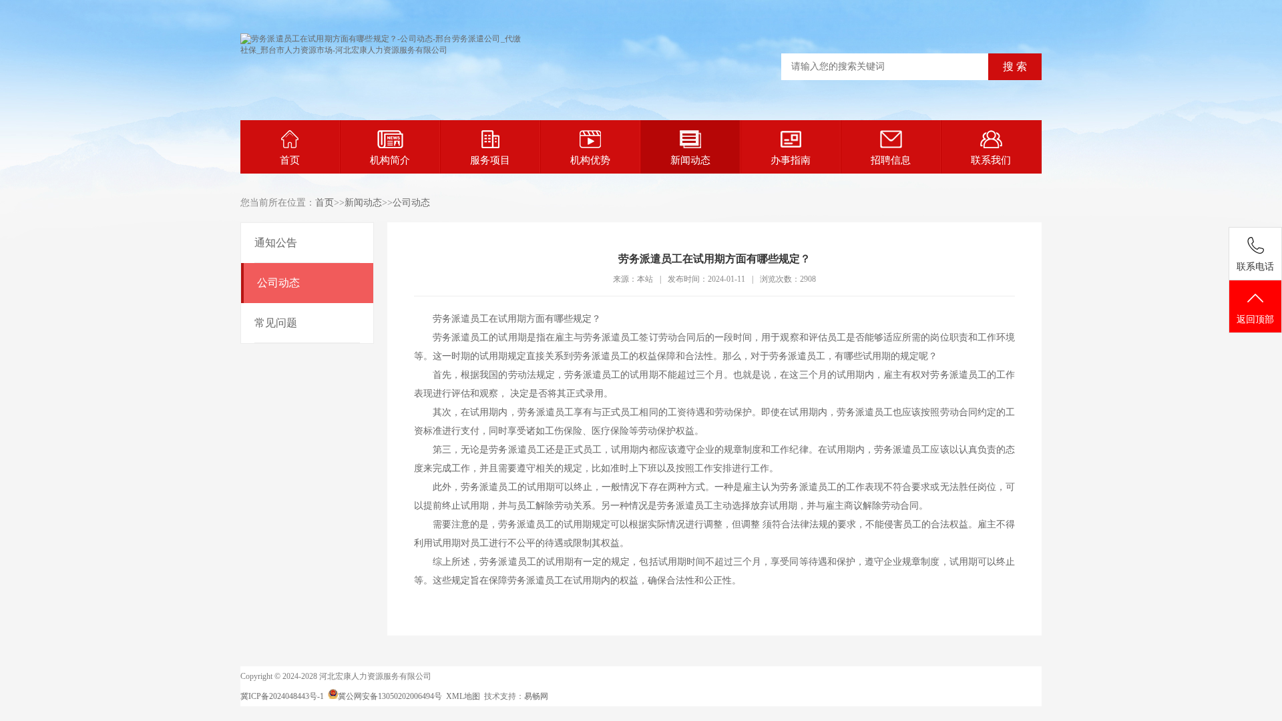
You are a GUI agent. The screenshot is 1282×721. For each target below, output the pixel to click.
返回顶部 (1255, 319)
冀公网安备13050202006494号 (390, 696)
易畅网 (536, 696)
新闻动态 (690, 160)
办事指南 (791, 160)
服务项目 (490, 160)
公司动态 (411, 203)
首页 (290, 160)
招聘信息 (891, 160)
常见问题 (275, 322)
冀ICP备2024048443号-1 (282, 696)
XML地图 (463, 696)
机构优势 (590, 160)
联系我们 (991, 160)
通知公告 (275, 242)
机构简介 (390, 160)
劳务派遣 (451, 319)
